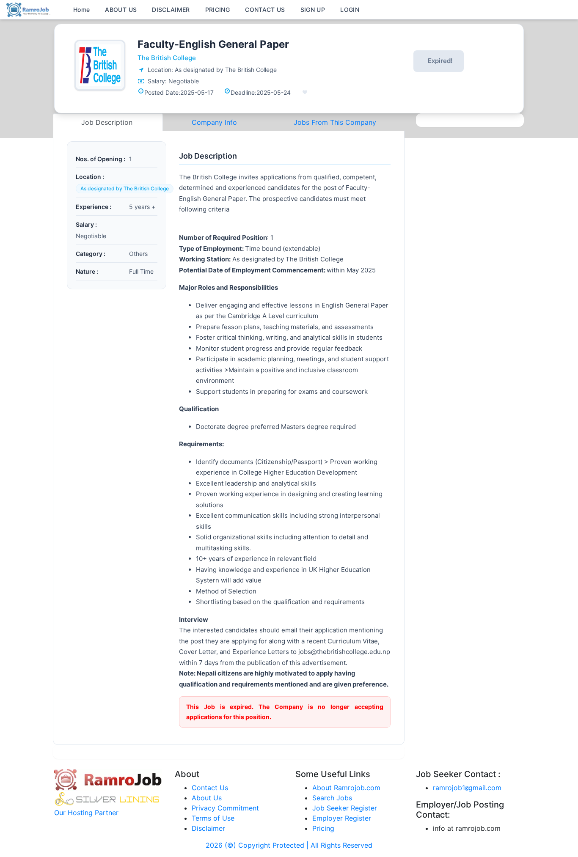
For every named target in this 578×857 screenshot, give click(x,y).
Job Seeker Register (344, 808)
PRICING (217, 9)
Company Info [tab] (214, 122)
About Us (207, 798)
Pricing (323, 828)
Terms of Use (213, 818)
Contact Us (210, 787)
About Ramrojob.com (346, 787)
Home (81, 9)
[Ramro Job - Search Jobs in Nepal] (29, 9)
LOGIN (349, 9)
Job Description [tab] (108, 122)
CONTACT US (265, 9)
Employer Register (341, 818)
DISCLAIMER (171, 9)
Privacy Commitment (225, 808)
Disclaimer (208, 828)
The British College (167, 58)
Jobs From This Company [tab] (335, 122)
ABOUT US (121, 9)
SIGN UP (312, 9)
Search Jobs (332, 798)
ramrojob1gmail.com (467, 787)
